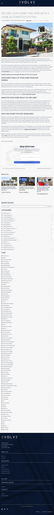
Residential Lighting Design (9, 240)
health (4, 404)
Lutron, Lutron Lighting (8, 232)
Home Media (23, 192)
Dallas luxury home (7, 280)
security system (6, 286)
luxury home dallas (7, 326)
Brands (3, 467)
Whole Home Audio (8, 247)
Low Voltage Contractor (9, 228)
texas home (5, 414)
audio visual (5, 372)
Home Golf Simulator (8, 219)
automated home (7, 349)
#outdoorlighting (7, 292)
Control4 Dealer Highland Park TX (17, 20)
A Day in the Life (4, 469)
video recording (6, 387)
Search (50, 206)
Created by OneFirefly (47, 511)
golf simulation (6, 374)
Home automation (7, 391)
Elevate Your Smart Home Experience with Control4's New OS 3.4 (9, 188)
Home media (6, 403)
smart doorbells (6, 410)
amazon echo (6, 359)
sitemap (37, 511)
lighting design (6, 368)
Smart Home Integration (8, 267)
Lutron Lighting (6, 230)
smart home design (7, 338)
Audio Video (6, 213)
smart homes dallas (7, 351)
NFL (3, 401)
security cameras (7, 420)
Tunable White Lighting (8, 303)
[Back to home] (27, 3)
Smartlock (5, 389)
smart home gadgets (8, 362)
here (6, 135)
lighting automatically (30, 129)
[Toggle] (52, 215)
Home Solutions (4, 465)
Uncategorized (42, 194)
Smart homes (6, 288)
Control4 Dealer (5, 20)
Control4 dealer (5, 71)
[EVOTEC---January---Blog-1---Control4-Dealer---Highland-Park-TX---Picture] (27, 40)
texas (4, 301)
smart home (6, 255)
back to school (6, 357)
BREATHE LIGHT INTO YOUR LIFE (43, 168)
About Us (3, 456)
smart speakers (6, 355)
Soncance (5, 418)
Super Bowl (5, 294)
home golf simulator (7, 313)
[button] (2, 3)
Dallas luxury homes (7, 317)
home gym (5, 397)
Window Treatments (8, 249)
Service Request (4, 495)
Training (3, 486)
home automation (7, 276)
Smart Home (6, 192)
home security (6, 271)
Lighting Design (6, 265)
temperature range (7, 412)
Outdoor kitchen (6, 395)
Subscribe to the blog (27, 162)
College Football (7, 416)
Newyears (5, 408)
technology (5, 399)
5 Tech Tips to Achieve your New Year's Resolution (15, 168)
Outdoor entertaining (8, 364)
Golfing (4, 284)
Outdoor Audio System (8, 238)
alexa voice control (7, 361)
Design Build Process (8, 383)
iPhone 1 (4, 328)
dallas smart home (7, 330)
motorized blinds (7, 370)
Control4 (5, 269)
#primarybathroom (7, 322)
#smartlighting (6, 296)
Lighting (4, 425)
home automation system (29, 94)
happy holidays (6, 340)
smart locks (5, 336)
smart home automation (9, 345)
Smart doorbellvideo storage (10, 385)
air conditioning (6, 393)
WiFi (3, 424)
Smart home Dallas (7, 343)
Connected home (7, 311)
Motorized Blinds (6, 380)
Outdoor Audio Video (8, 278)
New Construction (5, 471)
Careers (3, 458)
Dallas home (6, 282)
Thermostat (5, 427)
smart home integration (8, 341)
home (4, 324)
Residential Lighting (7, 366)
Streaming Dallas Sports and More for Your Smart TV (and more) (27, 188)
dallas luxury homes (7, 353)
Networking (6, 236)
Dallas (4, 257)
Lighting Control (7, 226)
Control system (6, 309)
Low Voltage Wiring (7, 307)
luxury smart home (7, 315)
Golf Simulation (6, 332)
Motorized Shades (7, 234)
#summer (5, 299)
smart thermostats (7, 290)
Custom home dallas (8, 347)
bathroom (5, 319)
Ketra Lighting (6, 224)
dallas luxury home (7, 334)
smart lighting (6, 263)
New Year (5, 376)
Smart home (6, 261)
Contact (3, 493)
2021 (4, 422)
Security (5, 242)
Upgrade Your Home (5, 473)
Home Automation (7, 259)
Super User (28, 20)
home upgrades (7, 320)
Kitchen (4, 406)
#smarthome (6, 298)
